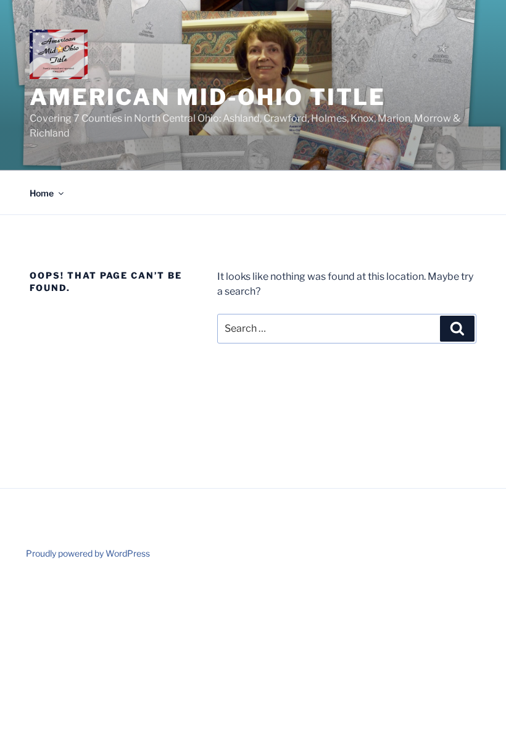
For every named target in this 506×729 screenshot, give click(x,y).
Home (42, 193)
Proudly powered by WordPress (88, 553)
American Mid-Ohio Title (208, 97)
